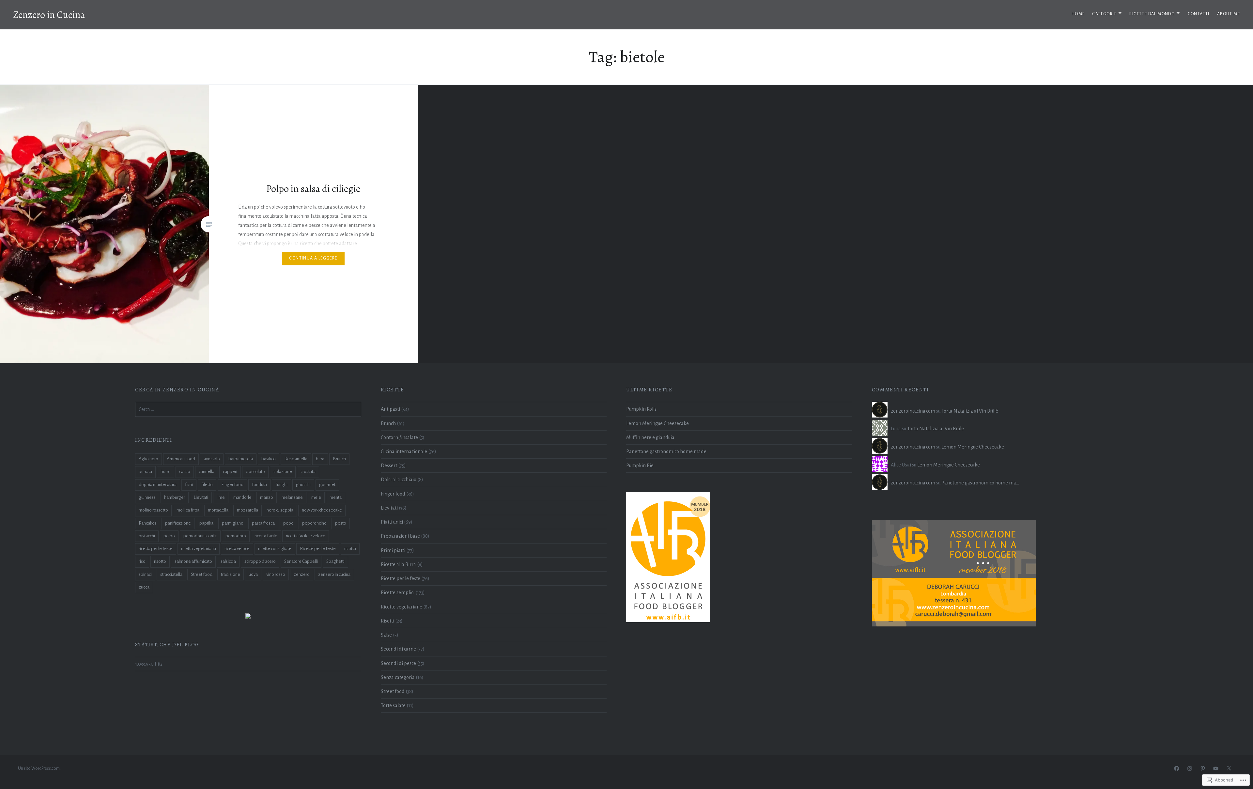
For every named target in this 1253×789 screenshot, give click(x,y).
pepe (288, 523)
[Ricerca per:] (248, 409)
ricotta (350, 548)
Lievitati (389, 508)
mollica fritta (188, 510)
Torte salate (393, 705)
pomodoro (235, 535)
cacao (184, 471)
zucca (144, 587)
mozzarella (247, 510)
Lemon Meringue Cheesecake (657, 423)
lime (221, 497)
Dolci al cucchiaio (398, 479)
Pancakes (148, 523)
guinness (147, 497)
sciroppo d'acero (260, 561)
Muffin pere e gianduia (650, 437)
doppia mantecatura (158, 484)
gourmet (327, 484)
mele (316, 497)
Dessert (389, 465)
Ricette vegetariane (401, 606)
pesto (340, 523)
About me (1228, 14)
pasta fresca (263, 523)
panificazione (178, 523)
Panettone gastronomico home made (666, 451)
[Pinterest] (1202, 768)
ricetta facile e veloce (305, 535)
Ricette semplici (397, 592)
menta (336, 497)
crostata (308, 471)
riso (142, 561)
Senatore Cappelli (301, 561)
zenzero (302, 574)
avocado (212, 458)
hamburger (174, 497)
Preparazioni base (400, 536)
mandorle (242, 497)
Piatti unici (392, 522)
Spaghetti (335, 561)
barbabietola (240, 458)
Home (1078, 14)
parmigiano (232, 523)
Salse (386, 635)
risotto (160, 561)
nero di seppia (280, 510)
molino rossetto (153, 510)
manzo (266, 497)
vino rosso (275, 574)
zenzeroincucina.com (913, 411)
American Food (181, 458)
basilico (268, 458)
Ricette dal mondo (1152, 14)
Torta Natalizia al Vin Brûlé (969, 411)
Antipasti (390, 409)
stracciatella (171, 574)
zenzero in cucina (334, 574)
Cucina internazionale (404, 451)
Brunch (388, 423)
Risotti (387, 620)
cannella (206, 471)
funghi (281, 484)
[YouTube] (1216, 768)
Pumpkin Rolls (641, 409)
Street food (393, 691)
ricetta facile (266, 535)
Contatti (1199, 14)
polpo (169, 535)
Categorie (1104, 14)
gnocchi (303, 484)
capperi (230, 471)
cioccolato (255, 471)
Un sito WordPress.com (39, 768)
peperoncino (314, 523)
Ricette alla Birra (398, 564)
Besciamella (295, 458)
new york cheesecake (322, 510)
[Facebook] (1176, 768)
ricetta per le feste (156, 548)
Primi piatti (393, 550)
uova (253, 574)
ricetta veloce (237, 548)
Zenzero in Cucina (49, 14)
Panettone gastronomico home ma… (980, 482)
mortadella (218, 510)
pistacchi (147, 535)
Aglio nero (148, 458)
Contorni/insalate (399, 437)
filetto (207, 484)
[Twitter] (1229, 768)
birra (320, 458)
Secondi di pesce (398, 663)
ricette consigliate (274, 548)
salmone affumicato (193, 561)
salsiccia (228, 561)
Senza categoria (398, 677)
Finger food (393, 494)
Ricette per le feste (400, 578)
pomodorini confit (200, 535)
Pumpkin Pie (640, 465)
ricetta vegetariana (198, 548)
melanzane (292, 497)
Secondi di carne (398, 649)
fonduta (259, 484)
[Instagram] (1189, 768)
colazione (282, 471)
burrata (145, 471)
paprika (206, 523)
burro (166, 471)
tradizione (230, 574)
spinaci (145, 574)
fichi (189, 484)
